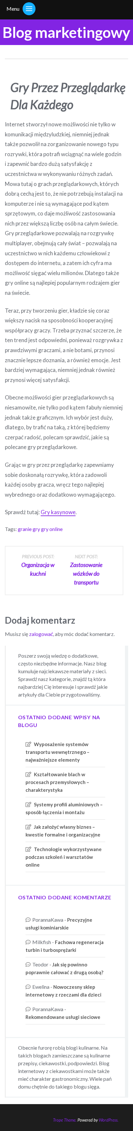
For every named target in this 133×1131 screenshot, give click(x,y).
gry (36, 529)
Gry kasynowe (58, 512)
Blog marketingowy (66, 32)
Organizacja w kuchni (38, 565)
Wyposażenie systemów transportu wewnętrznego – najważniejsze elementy (57, 752)
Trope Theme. (65, 1120)
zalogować (41, 634)
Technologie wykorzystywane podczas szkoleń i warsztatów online (64, 857)
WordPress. (108, 1120)
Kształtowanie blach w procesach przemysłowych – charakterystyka (57, 782)
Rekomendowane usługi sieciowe (63, 1017)
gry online (52, 529)
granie (25, 529)
